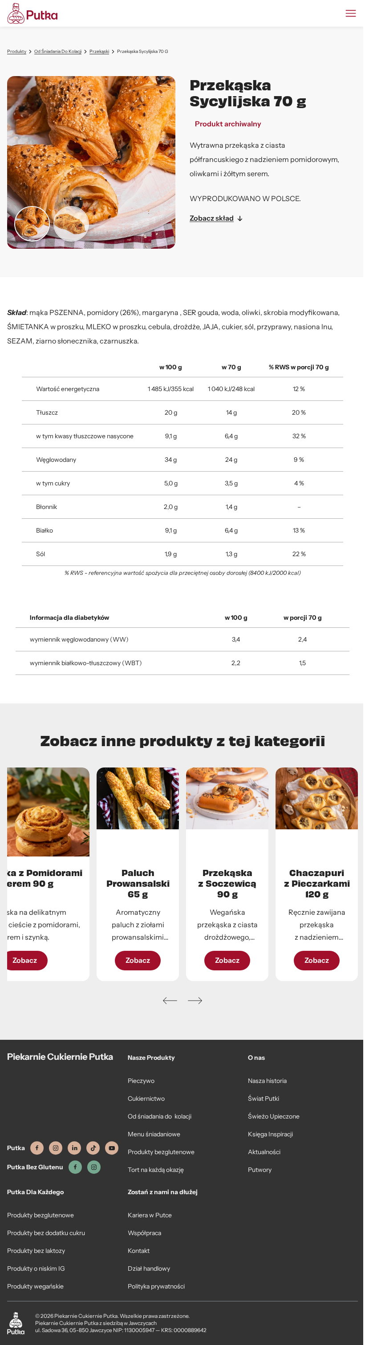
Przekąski (99, 51)
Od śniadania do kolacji (159, 1116)
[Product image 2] (71, 224)
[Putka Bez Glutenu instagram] (94, 1167)
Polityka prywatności (156, 1286)
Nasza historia (267, 1081)
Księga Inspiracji (270, 1134)
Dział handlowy (149, 1268)
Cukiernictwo (146, 1099)
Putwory (260, 1170)
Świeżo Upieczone (274, 1116)
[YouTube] (111, 1148)
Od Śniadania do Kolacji (57, 51)
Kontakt (139, 1251)
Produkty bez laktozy (36, 1251)
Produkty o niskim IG (36, 1268)
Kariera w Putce (150, 1215)
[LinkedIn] (74, 1148)
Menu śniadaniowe (154, 1134)
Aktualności (264, 1152)
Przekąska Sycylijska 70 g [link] (142, 51)
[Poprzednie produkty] (170, 1000)
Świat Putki (263, 1099)
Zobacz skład (212, 218)
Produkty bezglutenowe (161, 1152)
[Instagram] (55, 1148)
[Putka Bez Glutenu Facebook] (75, 1167)
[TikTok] (93, 1148)
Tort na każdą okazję (156, 1170)
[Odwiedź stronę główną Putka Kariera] (32, 13)
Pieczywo (141, 1081)
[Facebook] (37, 1148)
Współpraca (144, 1233)
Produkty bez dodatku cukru (46, 1233)
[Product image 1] (32, 224)
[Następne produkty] (195, 1000)
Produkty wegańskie (35, 1286)
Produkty (16, 51)
